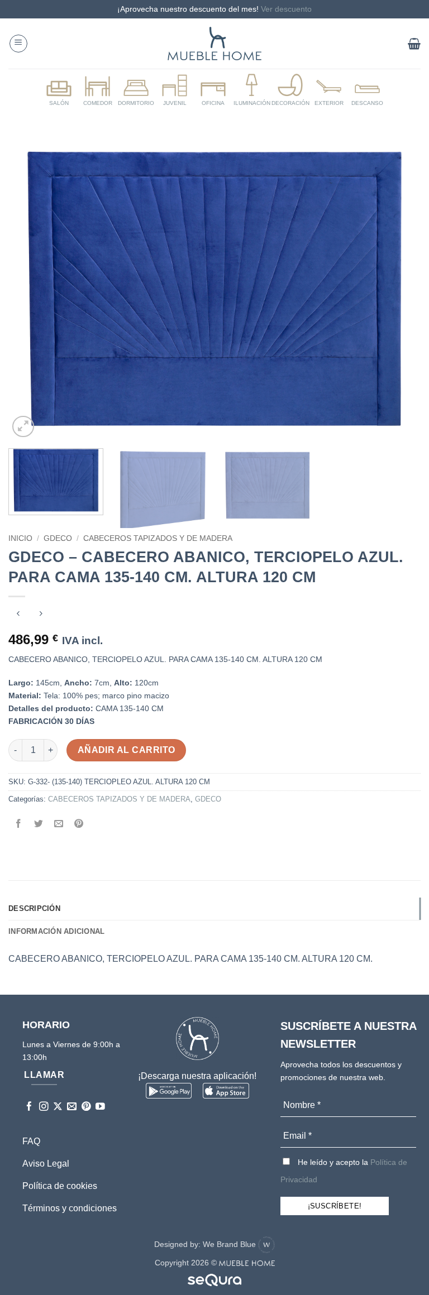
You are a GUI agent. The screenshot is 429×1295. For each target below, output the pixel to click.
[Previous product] (40, 614)
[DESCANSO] (367, 90)
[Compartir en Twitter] (39, 824)
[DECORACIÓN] (290, 90)
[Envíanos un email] (72, 1107)
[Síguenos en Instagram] (44, 1107)
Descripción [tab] (34, 908)
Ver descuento (286, 8)
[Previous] (31, 289)
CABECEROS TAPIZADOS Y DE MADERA (157, 538)
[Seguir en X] (58, 1107)
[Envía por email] (59, 824)
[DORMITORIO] (136, 90)
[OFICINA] (213, 90)
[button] (18, 43)
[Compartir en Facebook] (18, 824)
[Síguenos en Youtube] (100, 1107)
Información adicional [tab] (56, 931)
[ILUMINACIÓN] (252, 90)
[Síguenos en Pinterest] (86, 1107)
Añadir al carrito (126, 750)
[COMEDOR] (98, 90)
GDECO (58, 538)
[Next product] (18, 614)
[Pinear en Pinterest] (79, 824)
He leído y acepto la (343, 1171)
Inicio (20, 538)
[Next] (398, 289)
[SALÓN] (59, 90)
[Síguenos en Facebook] (29, 1107)
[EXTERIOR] (329, 90)
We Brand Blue (230, 1244)
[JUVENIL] (175, 90)
